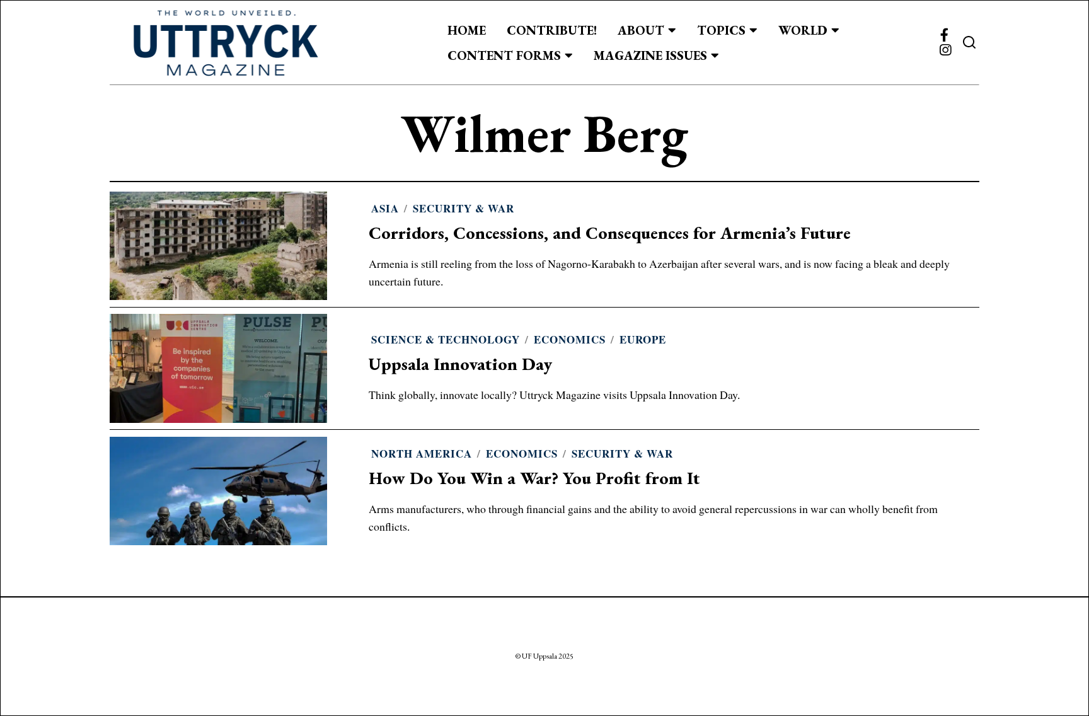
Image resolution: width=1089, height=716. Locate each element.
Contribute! (552, 30)
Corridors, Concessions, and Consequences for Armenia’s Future (610, 233)
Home (466, 30)
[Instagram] (945, 50)
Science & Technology (445, 339)
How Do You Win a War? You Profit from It (534, 478)
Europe (642, 339)
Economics (570, 339)
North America (421, 453)
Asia (385, 208)
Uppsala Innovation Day (460, 364)
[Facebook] (944, 35)
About (641, 30)
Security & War (463, 208)
